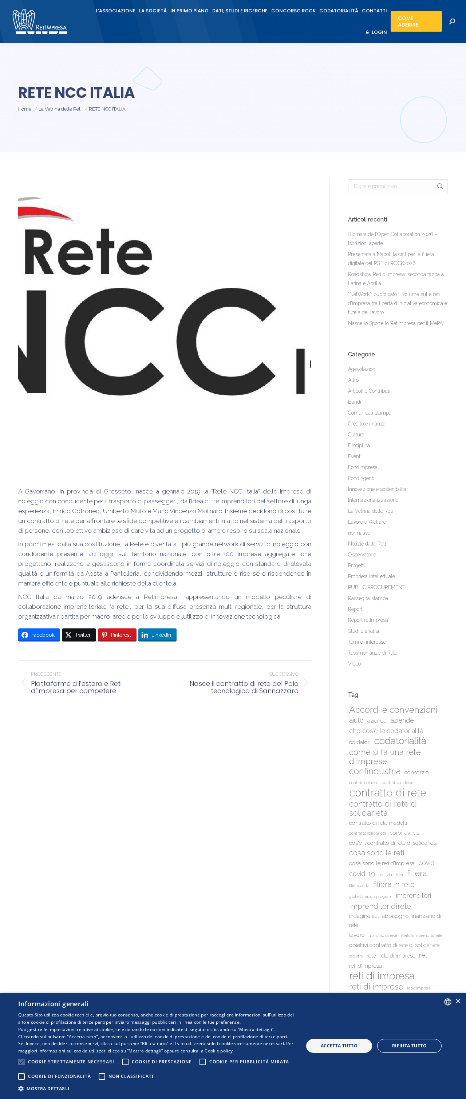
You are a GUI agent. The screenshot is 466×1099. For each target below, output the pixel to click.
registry (356, 956)
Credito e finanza (367, 424)
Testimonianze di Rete (372, 653)
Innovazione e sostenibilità (377, 489)
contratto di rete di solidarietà (383, 808)
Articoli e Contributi (369, 391)
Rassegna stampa (368, 598)
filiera (417, 873)
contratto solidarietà (367, 833)
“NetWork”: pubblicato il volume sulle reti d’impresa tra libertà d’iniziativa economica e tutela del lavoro (397, 303)
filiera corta (359, 885)
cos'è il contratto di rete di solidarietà (393, 843)
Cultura (356, 434)
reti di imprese (376, 986)
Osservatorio (362, 555)
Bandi (354, 402)
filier (399, 874)
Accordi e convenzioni (393, 709)
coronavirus (404, 833)
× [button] (458, 1001)
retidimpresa (419, 988)
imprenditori (413, 895)
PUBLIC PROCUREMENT (377, 587)
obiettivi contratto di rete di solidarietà (394, 945)
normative (359, 533)
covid (426, 863)
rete (371, 955)
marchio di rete (382, 935)
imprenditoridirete (380, 906)
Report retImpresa (368, 620)
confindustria (375, 771)
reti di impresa (382, 975)
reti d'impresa (365, 966)
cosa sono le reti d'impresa (382, 863)
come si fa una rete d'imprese (385, 757)
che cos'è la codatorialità (386, 731)
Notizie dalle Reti (367, 544)
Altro (353, 380)
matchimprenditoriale (421, 935)
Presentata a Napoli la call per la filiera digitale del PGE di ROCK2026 (391, 258)
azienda (377, 721)
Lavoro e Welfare (367, 522)
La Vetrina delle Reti (370, 511)
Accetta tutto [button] (339, 1046)
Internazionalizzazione (373, 500)
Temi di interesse (367, 642)
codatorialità (400, 740)
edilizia (385, 874)
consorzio (416, 772)
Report (355, 609)
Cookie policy (219, 1051)
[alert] (233, 1046)
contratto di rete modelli (378, 823)
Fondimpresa (363, 467)
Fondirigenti (361, 478)
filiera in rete (394, 884)
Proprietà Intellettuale (371, 576)
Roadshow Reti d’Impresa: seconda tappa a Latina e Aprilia (396, 278)
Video (354, 664)
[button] (156, 1089)
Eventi (355, 456)
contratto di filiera (398, 782)
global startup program (370, 896)
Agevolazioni (362, 369)
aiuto (356, 720)
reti (424, 955)
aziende (402, 720)
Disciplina (359, 445)
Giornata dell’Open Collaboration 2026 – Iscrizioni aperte (393, 238)
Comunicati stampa (369, 413)
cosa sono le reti (376, 852)
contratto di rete (387, 792)
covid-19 (362, 874)
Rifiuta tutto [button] (409, 1046)
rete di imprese (397, 955)
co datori (360, 742)
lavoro (357, 935)
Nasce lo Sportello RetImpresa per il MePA (395, 323)
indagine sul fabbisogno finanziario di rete (395, 920)
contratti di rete (363, 782)
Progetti (356, 565)
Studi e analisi (363, 631)
